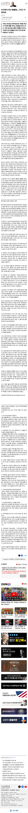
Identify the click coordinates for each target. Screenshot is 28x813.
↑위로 (25, 555)
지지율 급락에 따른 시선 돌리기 (10, 769)
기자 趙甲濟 (12, 790)
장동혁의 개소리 (6, 771)
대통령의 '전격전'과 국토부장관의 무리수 (13, 767)
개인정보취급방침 (5, 790)
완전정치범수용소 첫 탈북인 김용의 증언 (13, 780)
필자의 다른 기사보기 (7, 17)
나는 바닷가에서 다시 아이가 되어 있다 (12, 763)
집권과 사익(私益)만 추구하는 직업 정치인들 (14, 778)
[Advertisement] (14, 739)
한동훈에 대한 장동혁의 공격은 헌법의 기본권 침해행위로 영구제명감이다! (14, 775)
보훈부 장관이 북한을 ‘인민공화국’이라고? (13, 773)
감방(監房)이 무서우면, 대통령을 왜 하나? (13, 765)
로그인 (22, 576)
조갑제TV (18, 790)
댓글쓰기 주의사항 (22, 564)
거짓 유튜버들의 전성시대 (9, 760)
